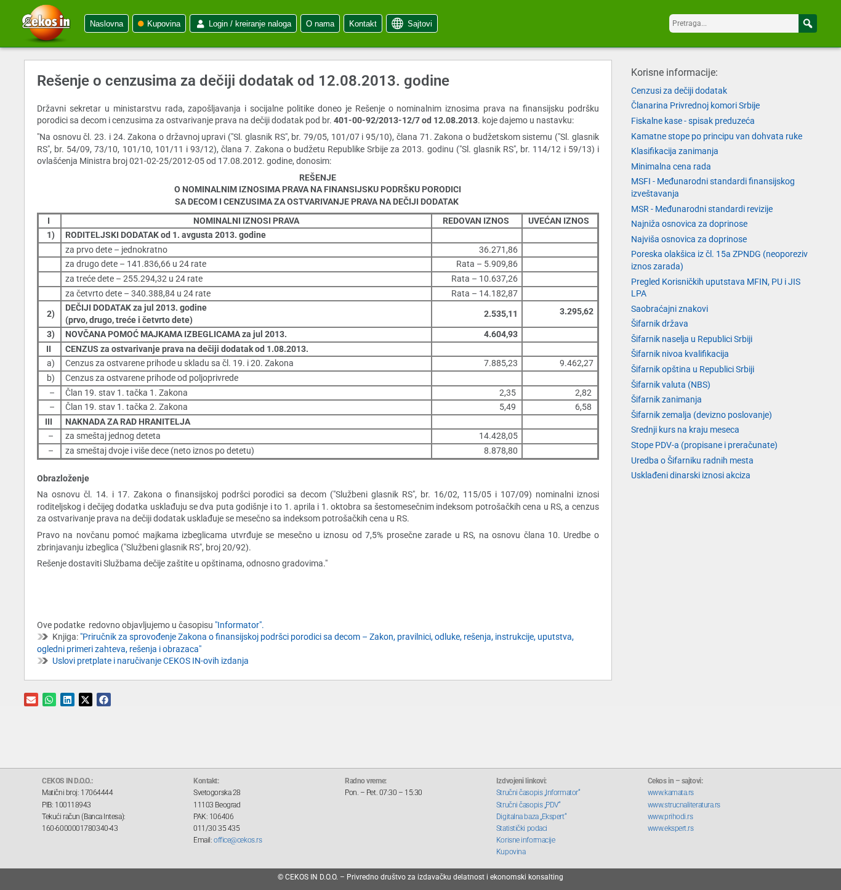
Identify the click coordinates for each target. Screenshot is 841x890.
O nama (320, 23)
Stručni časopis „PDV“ (528, 805)
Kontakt (363, 23)
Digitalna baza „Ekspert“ (531, 816)
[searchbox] (743, 23)
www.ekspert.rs (671, 828)
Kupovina (163, 23)
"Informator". (239, 625)
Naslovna (106, 23)
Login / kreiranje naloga (250, 23)
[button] (808, 23)
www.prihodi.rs (670, 816)
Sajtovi (420, 23)
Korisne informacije (525, 840)
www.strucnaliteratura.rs (684, 805)
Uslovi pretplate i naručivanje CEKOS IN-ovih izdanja (150, 661)
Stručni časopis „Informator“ (538, 792)
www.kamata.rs (671, 792)
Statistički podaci (521, 828)
